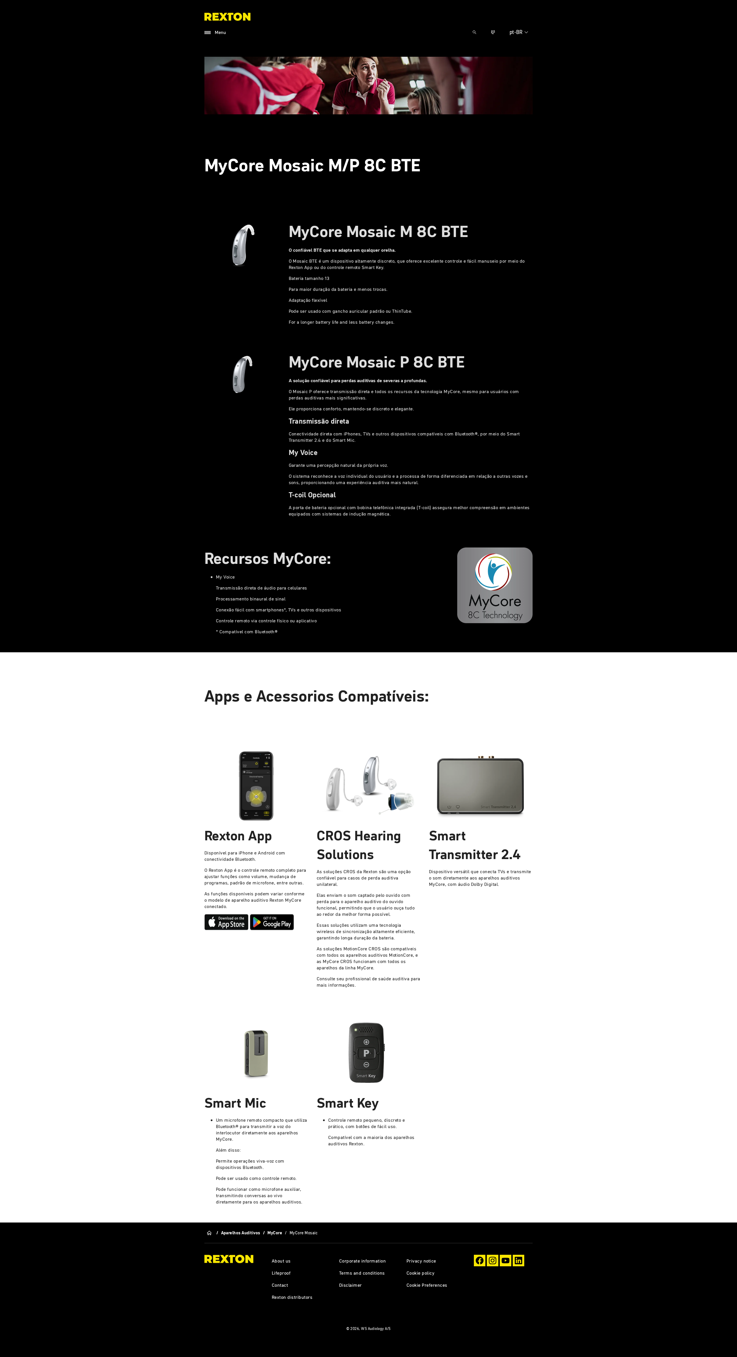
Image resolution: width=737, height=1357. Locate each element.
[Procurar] (474, 32)
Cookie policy (420, 1273)
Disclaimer (350, 1285)
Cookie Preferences (427, 1285)
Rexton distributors (292, 1297)
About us (281, 1261)
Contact (280, 1285)
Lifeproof (281, 1273)
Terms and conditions (362, 1273)
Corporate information (362, 1261)
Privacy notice (421, 1261)
